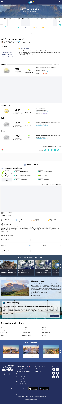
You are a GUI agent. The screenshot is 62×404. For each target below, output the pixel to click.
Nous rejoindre (20, 379)
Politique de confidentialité (51, 394)
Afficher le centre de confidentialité (38, 396)
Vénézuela (5, 5)
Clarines (14, 5)
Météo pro (38, 371)
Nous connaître (20, 376)
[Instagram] (57, 373)
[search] (59, 2)
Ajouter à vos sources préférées (10, 150)
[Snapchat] (53, 373)
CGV (18, 394)
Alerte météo (20, 374)
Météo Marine (39, 369)
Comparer (39, 28)
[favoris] (40, 9)
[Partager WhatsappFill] (58, 150)
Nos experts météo (22, 369)
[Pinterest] (53, 376)
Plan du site (23, 394)
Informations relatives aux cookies (36, 394)
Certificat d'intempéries (23, 371)
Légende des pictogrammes (24, 384)
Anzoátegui (10, 5)
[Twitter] (57, 369)
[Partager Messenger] (55, 150)
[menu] (2, 2)
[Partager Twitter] (52, 150)
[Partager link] (45, 150)
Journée (20, 28)
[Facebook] (53, 369)
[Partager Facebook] (49, 150)
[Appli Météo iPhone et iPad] (33, 389)
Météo (1, 5)
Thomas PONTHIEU (16, 41)
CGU (15, 394)
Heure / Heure (29, 28)
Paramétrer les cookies (23, 396)
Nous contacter (20, 381)
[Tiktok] (57, 376)
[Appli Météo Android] (44, 389)
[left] (1, 21)
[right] (61, 266)
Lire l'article (55, 316)
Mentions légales (8, 394)
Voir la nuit (56, 64)
